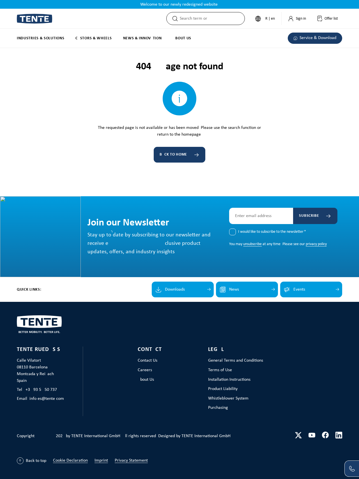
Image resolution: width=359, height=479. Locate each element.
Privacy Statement (131, 460)
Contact (150, 349)
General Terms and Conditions (235, 360)
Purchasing (218, 407)
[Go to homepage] (34, 19)
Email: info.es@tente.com (40, 398)
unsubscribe (252, 244)
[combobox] (212, 18)
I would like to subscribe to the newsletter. (272, 232)
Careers (145, 370)
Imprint (101, 460)
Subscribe (309, 216)
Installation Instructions (229, 379)
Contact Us (147, 360)
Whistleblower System (228, 398)
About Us (146, 379)
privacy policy (316, 244)
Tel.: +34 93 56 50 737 (37, 389)
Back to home (173, 154)
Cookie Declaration (70, 460)
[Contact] (351, 468)
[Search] (173, 18)
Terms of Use (220, 370)
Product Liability (223, 389)
